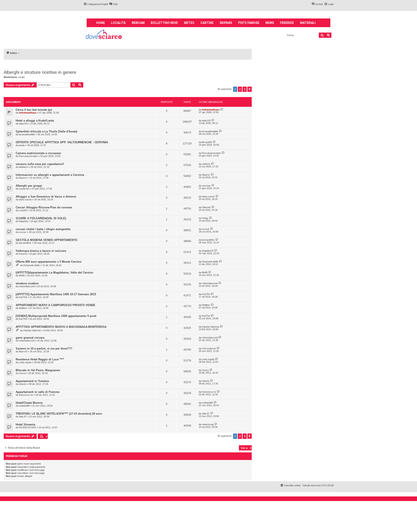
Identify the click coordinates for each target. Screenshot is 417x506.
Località (118, 23)
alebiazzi (23, 167)
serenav (206, 185)
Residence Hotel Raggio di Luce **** (40, 359)
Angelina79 (207, 250)
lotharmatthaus (27, 112)
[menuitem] (113, 4)
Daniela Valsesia (32, 330)
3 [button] (244, 89)
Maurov (23, 177)
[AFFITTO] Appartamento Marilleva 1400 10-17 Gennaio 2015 (56, 294)
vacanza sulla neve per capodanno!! (40, 164)
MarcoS (23, 351)
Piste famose (248, 23)
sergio (21, 77)
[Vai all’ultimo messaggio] (221, 109)
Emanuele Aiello (31, 265)
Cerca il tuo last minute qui (34, 109)
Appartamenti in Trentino (32, 381)
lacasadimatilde (27, 134)
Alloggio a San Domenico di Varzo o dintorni (46, 196)
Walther (23, 308)
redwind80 (24, 405)
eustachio (24, 188)
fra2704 (23, 297)
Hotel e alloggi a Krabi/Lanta (35, 120)
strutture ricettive (27, 283)
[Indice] (104, 35)
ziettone (206, 164)
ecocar (22, 232)
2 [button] (240, 89)
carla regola (25, 362)
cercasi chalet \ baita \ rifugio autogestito (43, 229)
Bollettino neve (164, 23)
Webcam (138, 23)
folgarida (23, 221)
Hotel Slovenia (25, 424)
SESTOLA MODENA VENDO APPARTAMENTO (46, 240)
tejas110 (23, 123)
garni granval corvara (30, 337)
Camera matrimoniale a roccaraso (38, 153)
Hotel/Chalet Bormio (29, 402)
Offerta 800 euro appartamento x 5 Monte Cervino (48, 261)
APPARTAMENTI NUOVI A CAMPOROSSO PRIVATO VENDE (55, 305)
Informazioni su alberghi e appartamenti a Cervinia (50, 174)
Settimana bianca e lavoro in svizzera (41, 250)
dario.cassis (25, 199)
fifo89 (22, 275)
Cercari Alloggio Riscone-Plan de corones (44, 207)
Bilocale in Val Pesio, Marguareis (38, 370)
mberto (22, 384)
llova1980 (207, 142)
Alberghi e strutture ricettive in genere (40, 72)
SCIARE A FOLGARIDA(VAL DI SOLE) (41, 218)
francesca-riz (26, 395)
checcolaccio (209, 348)
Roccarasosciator (28, 156)
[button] (249, 89)
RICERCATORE (27, 427)
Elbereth (206, 207)
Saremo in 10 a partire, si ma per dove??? (44, 348)
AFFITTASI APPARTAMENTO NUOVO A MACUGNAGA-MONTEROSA (61, 326)
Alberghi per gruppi (29, 185)
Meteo (189, 23)
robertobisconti (27, 286)
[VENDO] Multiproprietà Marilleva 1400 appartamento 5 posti (56, 316)
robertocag (207, 424)
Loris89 (23, 210)
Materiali (308, 23)
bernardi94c (25, 243)
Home (100, 23)
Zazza (22, 373)
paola (22, 145)
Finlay (205, 218)
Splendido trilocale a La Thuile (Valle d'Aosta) (46, 131)
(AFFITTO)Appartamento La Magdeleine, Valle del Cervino (54, 272)
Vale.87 (22, 416)
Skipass (226, 23)
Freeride (287, 23)
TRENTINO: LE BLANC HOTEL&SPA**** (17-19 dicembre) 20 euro (59, 413)
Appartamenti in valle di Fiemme (38, 392)
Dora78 (23, 253)
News (269, 23)
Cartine (206, 23)
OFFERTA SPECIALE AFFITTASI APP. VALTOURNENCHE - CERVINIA (62, 142)
